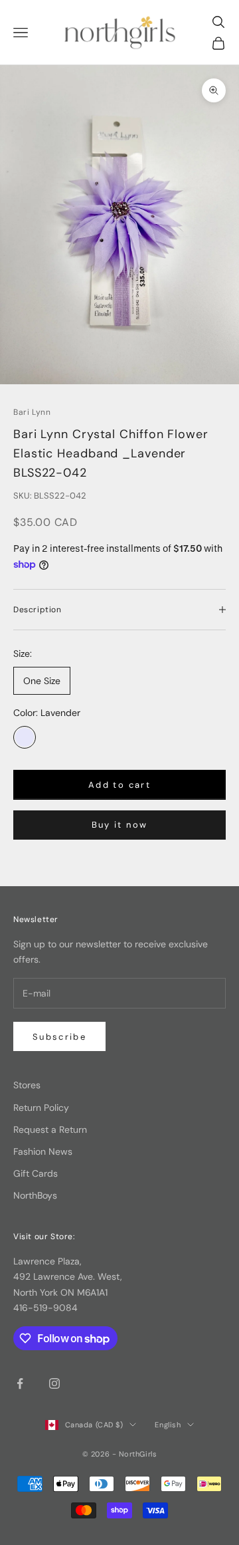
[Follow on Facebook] (20, 1383)
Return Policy (41, 1108)
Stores (26, 1085)
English (168, 1424)
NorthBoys (35, 1195)
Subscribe (59, 1036)
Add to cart (119, 784)
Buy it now (119, 824)
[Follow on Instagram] (54, 1383)
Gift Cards (35, 1173)
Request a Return (50, 1129)
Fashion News (42, 1151)
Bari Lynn (31, 412)
